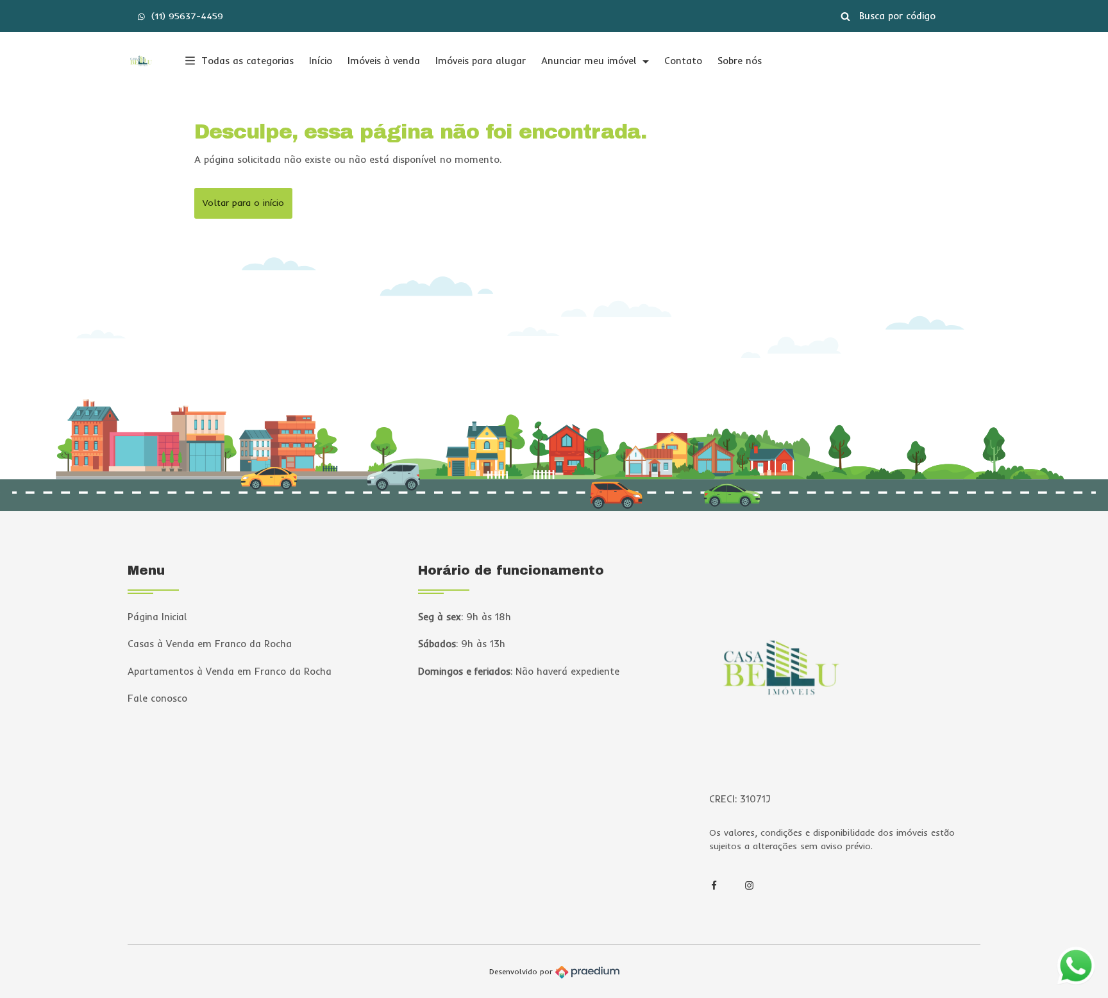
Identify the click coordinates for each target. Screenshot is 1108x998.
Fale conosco (157, 698)
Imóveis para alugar (480, 61)
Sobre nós (740, 61)
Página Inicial (157, 617)
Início (320, 61)
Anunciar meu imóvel (590, 61)
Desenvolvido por (522, 971)
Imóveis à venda (384, 61)
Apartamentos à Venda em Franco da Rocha (230, 671)
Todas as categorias (247, 61)
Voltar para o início (243, 202)
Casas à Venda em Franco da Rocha (210, 644)
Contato (683, 61)
